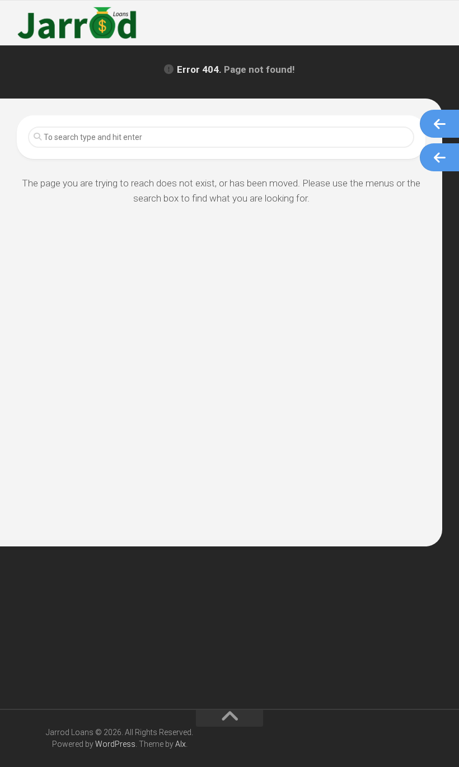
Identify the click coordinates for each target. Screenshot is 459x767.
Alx (180, 744)
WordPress (115, 744)
